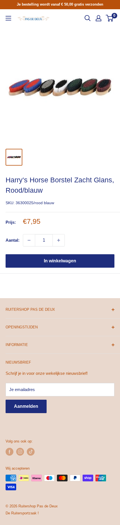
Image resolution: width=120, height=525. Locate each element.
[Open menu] (8, 18)
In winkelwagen (60, 260)
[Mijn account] (98, 18)
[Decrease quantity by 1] (29, 240)
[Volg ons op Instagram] (20, 452)
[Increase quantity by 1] (58, 240)
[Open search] (88, 18)
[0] (109, 18)
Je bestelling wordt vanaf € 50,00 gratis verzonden (60, 4)
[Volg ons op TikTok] (31, 452)
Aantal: (13, 240)
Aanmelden (26, 406)
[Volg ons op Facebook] (9, 452)
